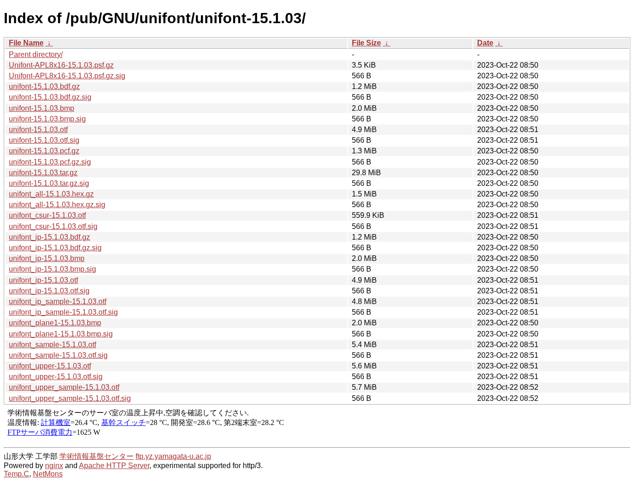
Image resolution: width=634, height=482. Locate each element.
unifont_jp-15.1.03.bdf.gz (49, 237)
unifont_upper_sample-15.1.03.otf (64, 387)
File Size (366, 43)
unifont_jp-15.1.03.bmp (46, 258)
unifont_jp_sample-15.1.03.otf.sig (63, 312)
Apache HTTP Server (114, 465)
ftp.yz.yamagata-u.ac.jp (173, 456)
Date (485, 43)
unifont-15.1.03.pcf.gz (44, 151)
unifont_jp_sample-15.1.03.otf (57, 301)
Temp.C (16, 474)
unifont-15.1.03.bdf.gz (44, 86)
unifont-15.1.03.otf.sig (44, 140)
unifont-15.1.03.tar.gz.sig (49, 183)
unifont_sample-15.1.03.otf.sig (58, 355)
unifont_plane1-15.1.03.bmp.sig (61, 334)
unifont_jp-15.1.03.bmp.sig (52, 269)
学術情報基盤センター (96, 456)
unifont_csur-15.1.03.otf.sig (53, 226)
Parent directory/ (36, 54)
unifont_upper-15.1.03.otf (50, 366)
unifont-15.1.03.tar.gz (43, 173)
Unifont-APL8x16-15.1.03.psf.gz (61, 65)
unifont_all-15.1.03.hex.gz (51, 194)
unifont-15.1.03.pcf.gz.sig (50, 162)
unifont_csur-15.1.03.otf (47, 215)
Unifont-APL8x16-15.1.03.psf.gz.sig (67, 76)
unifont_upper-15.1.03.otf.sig (56, 377)
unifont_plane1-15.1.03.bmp (55, 323)
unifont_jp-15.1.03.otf (43, 280)
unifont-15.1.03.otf (38, 129)
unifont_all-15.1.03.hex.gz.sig (57, 205)
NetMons (48, 474)
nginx (54, 465)
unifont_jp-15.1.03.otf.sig (49, 291)
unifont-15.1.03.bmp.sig (47, 119)
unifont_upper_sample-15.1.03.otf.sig (70, 398)
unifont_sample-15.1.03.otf (52, 345)
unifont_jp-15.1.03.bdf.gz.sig (55, 248)
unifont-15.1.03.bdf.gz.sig (50, 97)
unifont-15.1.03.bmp (41, 108)
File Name (26, 43)
